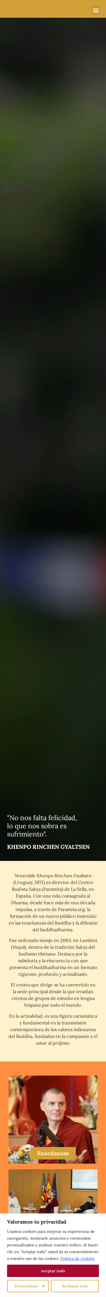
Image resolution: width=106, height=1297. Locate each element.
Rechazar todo (75, 1286)
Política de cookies (77, 1258)
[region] (53, 1255)
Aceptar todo (53, 1270)
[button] (95, 10)
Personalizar (26, 1286)
